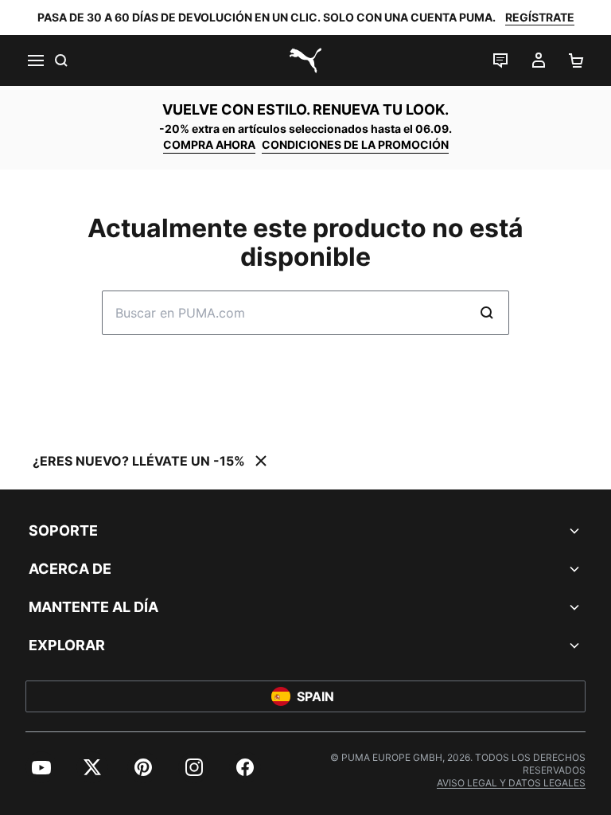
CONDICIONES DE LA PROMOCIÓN (355, 144)
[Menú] (35, 60)
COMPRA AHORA (209, 144)
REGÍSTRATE (539, 17)
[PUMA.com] (305, 60)
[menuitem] (41, 767)
